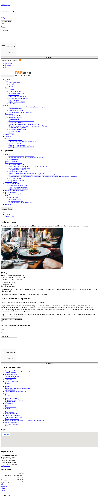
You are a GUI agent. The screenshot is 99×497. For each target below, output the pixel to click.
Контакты (8, 136)
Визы (6, 426)
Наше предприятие (15, 83)
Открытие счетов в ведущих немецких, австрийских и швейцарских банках (34, 175)
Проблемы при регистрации (18, 171)
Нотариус (8, 395)
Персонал (8, 383)
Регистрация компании (16, 93)
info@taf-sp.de (5, 466)
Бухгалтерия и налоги (12, 376)
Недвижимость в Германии (17, 128)
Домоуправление (10, 407)
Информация (9, 114)
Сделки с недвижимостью (17, 96)
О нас (6, 81)
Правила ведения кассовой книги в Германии (24, 124)
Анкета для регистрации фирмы (19, 168)
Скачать (7, 138)
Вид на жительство (15, 100)
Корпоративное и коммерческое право (21, 156)
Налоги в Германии (15, 115)
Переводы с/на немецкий (17, 102)
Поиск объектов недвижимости (19, 185)
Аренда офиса (9, 379)
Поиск (7, 405)
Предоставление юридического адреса (21, 112)
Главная (7, 79)
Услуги (7, 88)
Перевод (7, 408)
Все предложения (16, 319)
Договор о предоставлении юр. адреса (21, 147)
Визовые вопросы (14, 131)
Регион (11, 86)
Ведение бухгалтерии (16, 110)
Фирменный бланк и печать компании (21, 121)
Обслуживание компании (13, 163)
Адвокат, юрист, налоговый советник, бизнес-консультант (28, 107)
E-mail (3, 333)
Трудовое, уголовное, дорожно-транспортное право (26, 157)
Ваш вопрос (12, 103)
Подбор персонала (15, 178)
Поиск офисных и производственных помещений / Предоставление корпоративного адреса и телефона (43, 176)
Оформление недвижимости (18, 187)
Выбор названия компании (17, 170)
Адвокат (11, 89)
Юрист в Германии (15, 91)
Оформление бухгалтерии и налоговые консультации (26, 173)
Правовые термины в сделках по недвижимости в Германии (28, 126)
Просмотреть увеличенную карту (10, 448)
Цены (6, 105)
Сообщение (4, 31)
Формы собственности (16, 117)
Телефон (3, 27)
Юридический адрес (11, 381)
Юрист (7, 393)
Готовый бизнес (14, 95)
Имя (2, 23)
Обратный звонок (7, 21)
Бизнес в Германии (11, 182)
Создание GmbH (14, 119)
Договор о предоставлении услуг (19, 145)
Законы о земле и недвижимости (15, 391)
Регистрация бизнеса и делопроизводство (19, 371)
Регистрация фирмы (15, 108)
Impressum (4, 486)
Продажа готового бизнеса (14, 400)
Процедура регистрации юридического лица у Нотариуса (28, 166)
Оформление (9, 403)
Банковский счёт (10, 378)
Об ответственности (7, 485)
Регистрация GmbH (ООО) (13, 417)
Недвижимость (13, 159)
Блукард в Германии (11, 424)
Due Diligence (5, 319)
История (11, 84)
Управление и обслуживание (18, 189)
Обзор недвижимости (12, 422)
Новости (11, 133)
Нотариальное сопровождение (19, 98)
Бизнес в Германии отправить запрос (7, 208)
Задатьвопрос (3, 489)
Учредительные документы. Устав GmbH (22, 141)
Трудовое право (10, 390)
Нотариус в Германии (16, 122)
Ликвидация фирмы (11, 374)
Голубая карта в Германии (17, 129)
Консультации (13, 197)
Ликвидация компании (16, 180)
